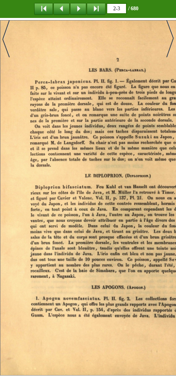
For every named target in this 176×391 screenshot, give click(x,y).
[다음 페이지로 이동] (78, 9)
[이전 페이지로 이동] (61, 9)
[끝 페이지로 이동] (96, 9)
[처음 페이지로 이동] (43, 9)
